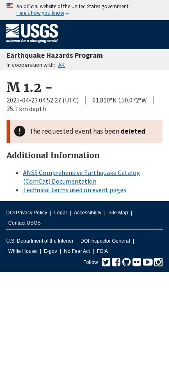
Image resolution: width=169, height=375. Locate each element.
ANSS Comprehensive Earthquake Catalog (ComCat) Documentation (81, 176)
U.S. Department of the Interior (39, 241)
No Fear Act (77, 251)
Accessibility (87, 213)
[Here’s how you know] (84, 10)
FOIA (102, 251)
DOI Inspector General (105, 241)
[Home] (32, 45)
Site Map (118, 213)
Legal (60, 213)
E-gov (50, 251)
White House (22, 251)
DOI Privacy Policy (26, 213)
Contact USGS (24, 223)
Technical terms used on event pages (74, 190)
